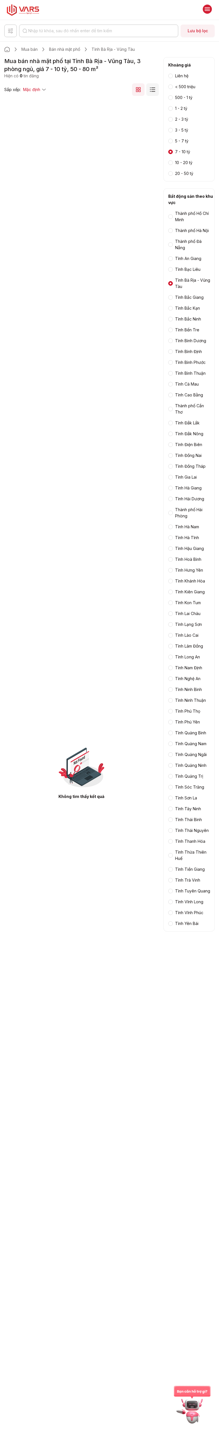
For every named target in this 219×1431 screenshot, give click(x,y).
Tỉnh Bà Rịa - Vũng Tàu (113, 49)
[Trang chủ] (7, 49)
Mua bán (29, 49)
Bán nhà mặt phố (64, 49)
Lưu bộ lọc (198, 30)
